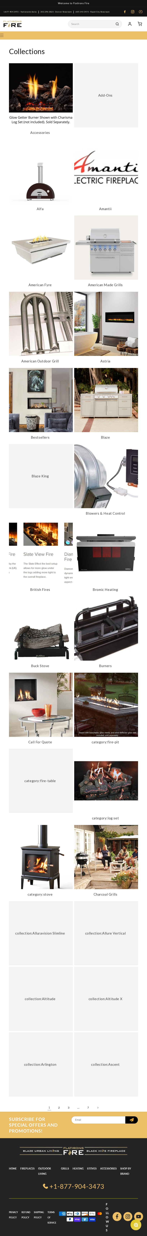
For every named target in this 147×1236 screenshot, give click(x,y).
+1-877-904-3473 (76, 1186)
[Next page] (98, 1108)
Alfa (40, 209)
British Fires (40, 589)
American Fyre (40, 285)
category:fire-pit (105, 742)
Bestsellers (40, 437)
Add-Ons (105, 95)
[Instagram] (133, 12)
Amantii (105, 209)
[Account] (129, 24)
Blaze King (40, 476)
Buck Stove (40, 666)
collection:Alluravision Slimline (40, 933)
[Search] (117, 24)
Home (13, 1168)
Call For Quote (40, 742)
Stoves (92, 1168)
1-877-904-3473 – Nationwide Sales (20, 12)
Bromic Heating (105, 589)
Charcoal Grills (105, 894)
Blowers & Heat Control (105, 513)
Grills (65, 1168)
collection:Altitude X (105, 999)
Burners (105, 666)
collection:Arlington (40, 1064)
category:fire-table (40, 781)
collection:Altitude (40, 999)
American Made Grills (105, 285)
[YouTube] (140, 12)
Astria (105, 361)
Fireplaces (27, 1168)
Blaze (105, 437)
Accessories (40, 132)
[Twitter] (138, 1217)
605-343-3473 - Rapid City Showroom (93, 12)
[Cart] (139, 24)
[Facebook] (125, 12)
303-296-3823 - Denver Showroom (56, 12)
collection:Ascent (105, 1064)
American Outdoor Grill (40, 361)
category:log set (105, 818)
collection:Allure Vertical (105, 933)
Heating (78, 1168)
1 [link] (49, 1107)
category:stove (40, 894)
